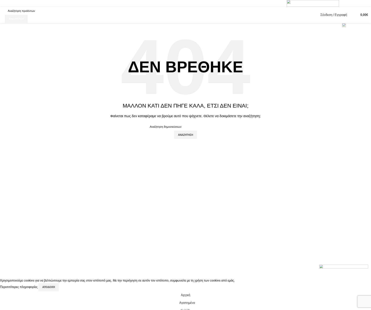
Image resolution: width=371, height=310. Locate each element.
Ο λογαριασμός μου (325, 193)
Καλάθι (317, 222)
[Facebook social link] (345, 3)
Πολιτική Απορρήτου (264, 200)
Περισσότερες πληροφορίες (19, 287)
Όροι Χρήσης (259, 207)
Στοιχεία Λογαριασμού (327, 200)
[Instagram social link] (350, 3)
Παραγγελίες (320, 207)
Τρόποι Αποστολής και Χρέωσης (272, 222)
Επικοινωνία (258, 229)
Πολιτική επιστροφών (264, 215)
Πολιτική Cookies (262, 193)
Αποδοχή (48, 287)
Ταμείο (316, 215)
